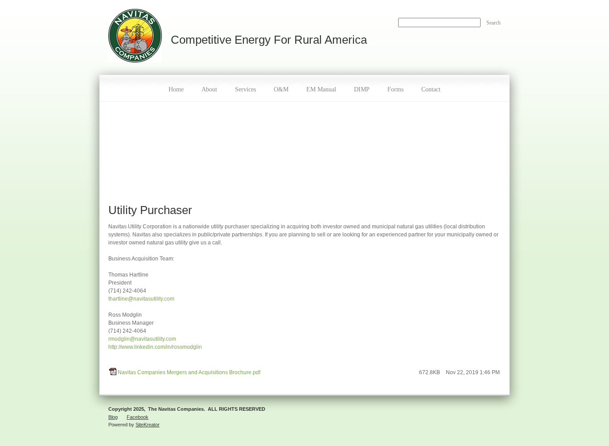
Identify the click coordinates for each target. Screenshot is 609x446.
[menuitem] (176, 88)
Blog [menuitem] (113, 417)
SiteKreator (148, 424)
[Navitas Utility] (135, 37)
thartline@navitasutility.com (141, 299)
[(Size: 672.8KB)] (112, 373)
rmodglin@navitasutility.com (142, 339)
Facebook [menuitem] (137, 417)
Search (493, 23)
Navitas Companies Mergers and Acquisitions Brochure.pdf (189, 372)
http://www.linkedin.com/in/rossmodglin (155, 347)
